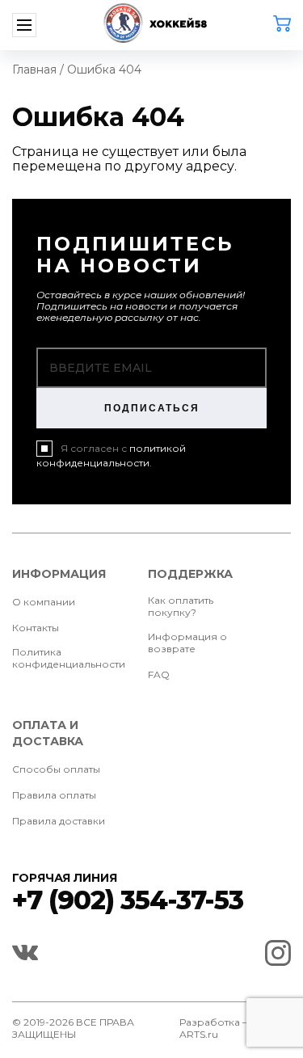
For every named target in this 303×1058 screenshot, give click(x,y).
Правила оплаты (54, 795)
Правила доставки (58, 821)
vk (25, 953)
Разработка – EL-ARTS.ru (222, 1028)
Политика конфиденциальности (68, 658)
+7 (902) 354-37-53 (127, 900)
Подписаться (152, 408)
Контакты (35, 628)
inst (278, 953)
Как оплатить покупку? (180, 606)
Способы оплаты (56, 769)
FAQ (159, 674)
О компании (43, 602)
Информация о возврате (187, 642)
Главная (34, 69)
